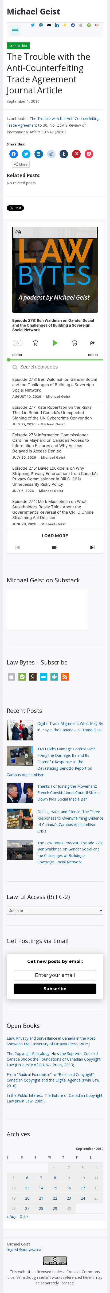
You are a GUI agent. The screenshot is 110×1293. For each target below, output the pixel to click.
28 (41, 1208)
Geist (33, 11)
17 (83, 1187)
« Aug (11, 1216)
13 (27, 1187)
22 (55, 1198)
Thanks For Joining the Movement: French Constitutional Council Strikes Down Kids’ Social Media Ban (68, 793)
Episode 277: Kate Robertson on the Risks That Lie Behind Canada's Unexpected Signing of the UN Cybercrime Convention (52, 413)
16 (69, 1187)
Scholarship (18, 45)
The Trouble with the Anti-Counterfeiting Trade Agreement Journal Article (48, 73)
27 (27, 1208)
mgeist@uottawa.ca (24, 1249)
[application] (55, 290)
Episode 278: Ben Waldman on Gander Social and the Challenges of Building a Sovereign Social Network (54, 385)
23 (69, 1198)
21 (41, 1198)
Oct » (24, 1216)
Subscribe (55, 988)
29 (55, 1208)
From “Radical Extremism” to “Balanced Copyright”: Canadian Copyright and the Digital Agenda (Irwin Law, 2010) (53, 1080)
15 (55, 1187)
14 (41, 1187)
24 (83, 1198)
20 (27, 1198)
